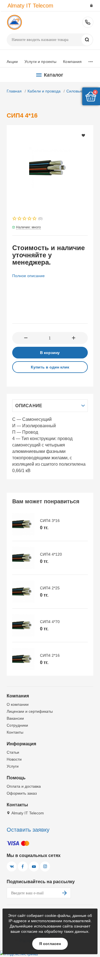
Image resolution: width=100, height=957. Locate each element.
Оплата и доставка (24, 786)
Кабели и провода (44, 91)
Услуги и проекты (40, 61)
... (90, 60)
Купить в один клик (50, 367)
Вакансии (15, 718)
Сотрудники (17, 725)
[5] (34, 219)
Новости (14, 759)
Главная (14, 91)
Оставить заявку (28, 830)
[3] (24, 219)
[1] (14, 219)
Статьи (13, 752)
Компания (72, 61)
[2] (19, 219)
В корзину (50, 352)
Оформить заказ (22, 793)
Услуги (13, 766)
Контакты (15, 732)
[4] (29, 219)
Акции (12, 61)
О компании (18, 704)
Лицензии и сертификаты (30, 711)
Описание (28, 405)
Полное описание (28, 276)
